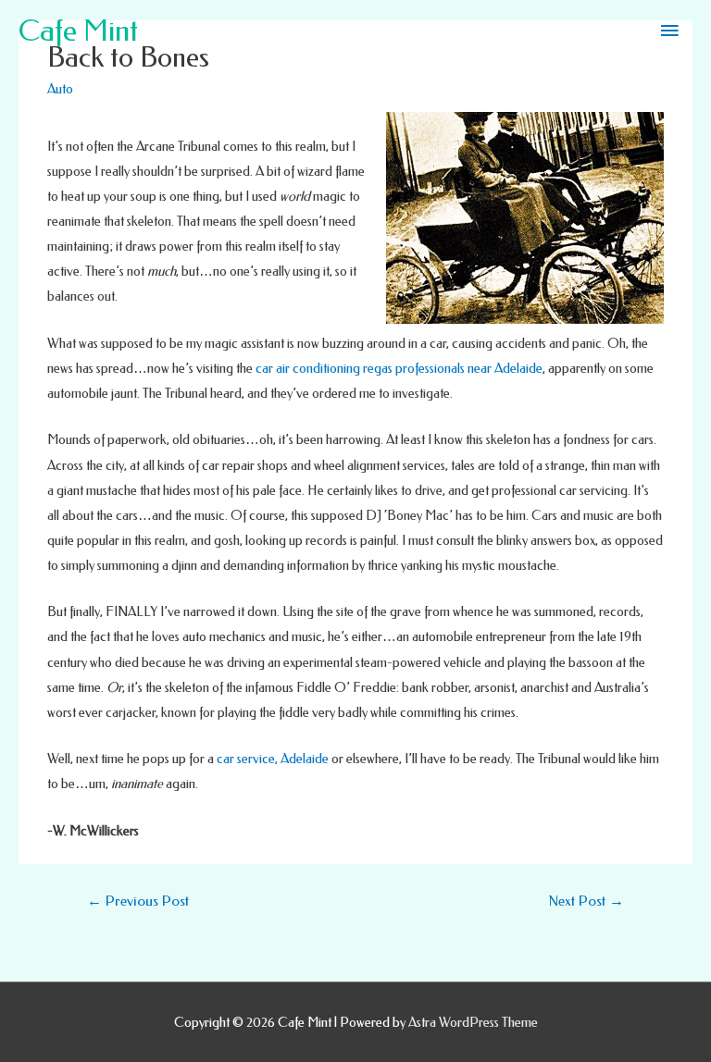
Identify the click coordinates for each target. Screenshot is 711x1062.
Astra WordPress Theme (473, 1023)
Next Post (586, 901)
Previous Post (138, 901)
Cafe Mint (78, 31)
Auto (60, 89)
